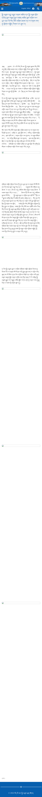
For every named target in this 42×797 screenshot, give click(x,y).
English (24, 9)
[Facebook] (33, 9)
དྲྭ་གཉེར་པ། (3, 778)
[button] (2, 9)
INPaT (29, 9)
